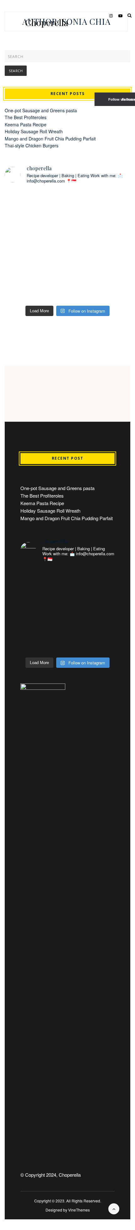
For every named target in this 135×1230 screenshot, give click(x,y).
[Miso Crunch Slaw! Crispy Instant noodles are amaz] (99, 283)
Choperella (46, 22)
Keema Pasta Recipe (25, 124)
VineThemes (79, 1209)
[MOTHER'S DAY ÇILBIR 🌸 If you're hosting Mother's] (35, 246)
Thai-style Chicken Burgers (31, 145)
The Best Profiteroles (25, 117)
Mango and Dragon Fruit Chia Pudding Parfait (50, 138)
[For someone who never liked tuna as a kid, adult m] (99, 208)
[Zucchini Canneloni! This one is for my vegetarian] (99, 246)
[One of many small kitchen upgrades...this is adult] (35, 208)
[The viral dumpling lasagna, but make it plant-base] (35, 283)
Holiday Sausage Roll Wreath (34, 131)
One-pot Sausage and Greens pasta (41, 110)
